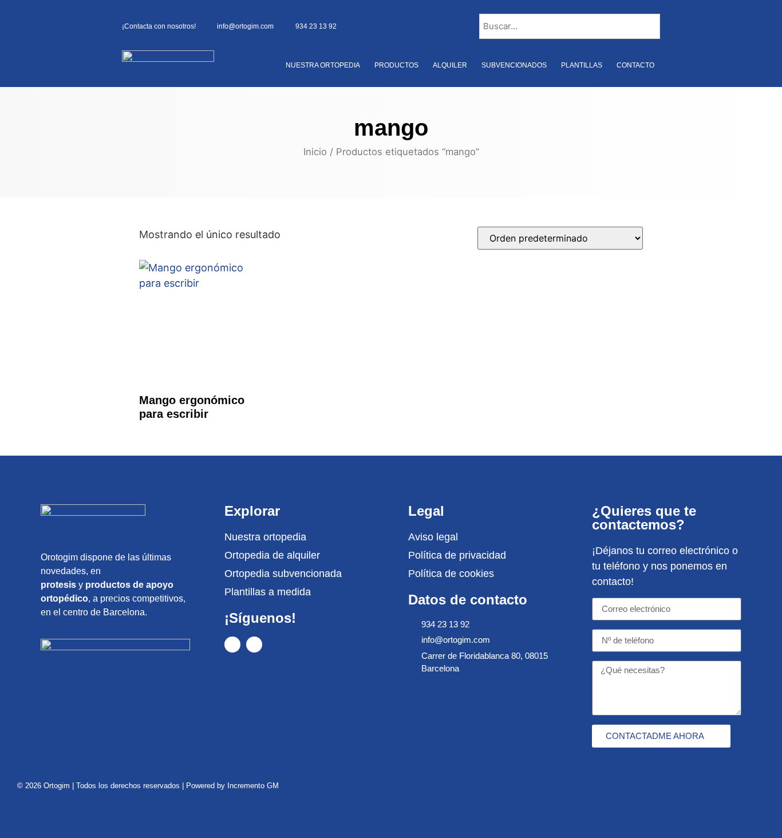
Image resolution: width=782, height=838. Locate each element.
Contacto (635, 65)
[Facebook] (232, 645)
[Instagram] (254, 645)
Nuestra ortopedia (323, 65)
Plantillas (581, 65)
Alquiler (450, 65)
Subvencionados (514, 65)
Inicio (315, 151)
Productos (396, 65)
